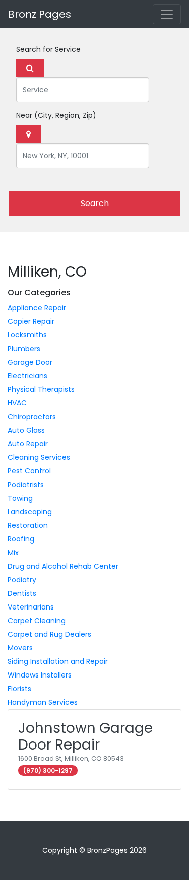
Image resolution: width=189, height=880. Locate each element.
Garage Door (30, 362)
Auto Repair (28, 444)
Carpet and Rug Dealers (49, 634)
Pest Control (29, 471)
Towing (20, 498)
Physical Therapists (41, 389)
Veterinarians (31, 607)
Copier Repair (31, 321)
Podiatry (22, 580)
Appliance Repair (37, 308)
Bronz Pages (39, 14)
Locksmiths (27, 335)
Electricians (27, 376)
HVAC (17, 403)
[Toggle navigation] (167, 14)
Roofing (21, 539)
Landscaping (30, 512)
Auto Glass (26, 430)
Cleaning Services (39, 457)
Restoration (28, 525)
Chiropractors (32, 417)
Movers (20, 648)
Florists (19, 689)
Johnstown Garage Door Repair (85, 736)
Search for (48, 49)
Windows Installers (40, 675)
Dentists (22, 593)
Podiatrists (26, 485)
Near (56, 115)
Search (95, 203)
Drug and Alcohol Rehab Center (63, 566)
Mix (13, 553)
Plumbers (24, 349)
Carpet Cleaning (37, 621)
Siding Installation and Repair (58, 661)
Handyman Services (43, 702)
